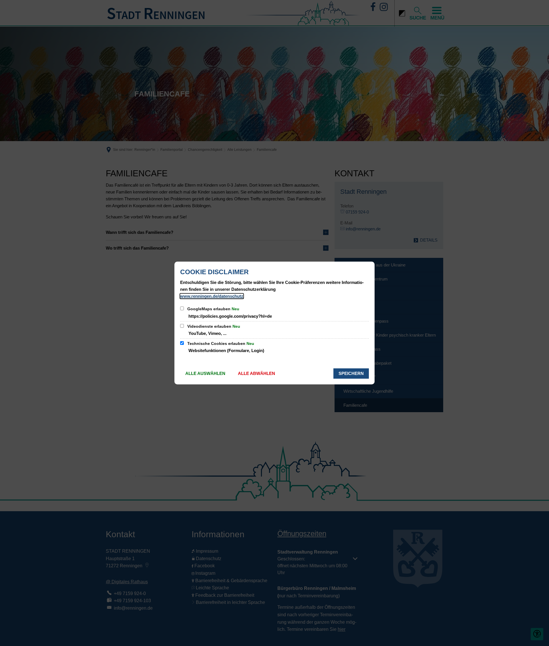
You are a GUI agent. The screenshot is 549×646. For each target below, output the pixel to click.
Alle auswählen (205, 373)
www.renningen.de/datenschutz (211, 296)
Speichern (351, 373)
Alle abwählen (256, 373)
